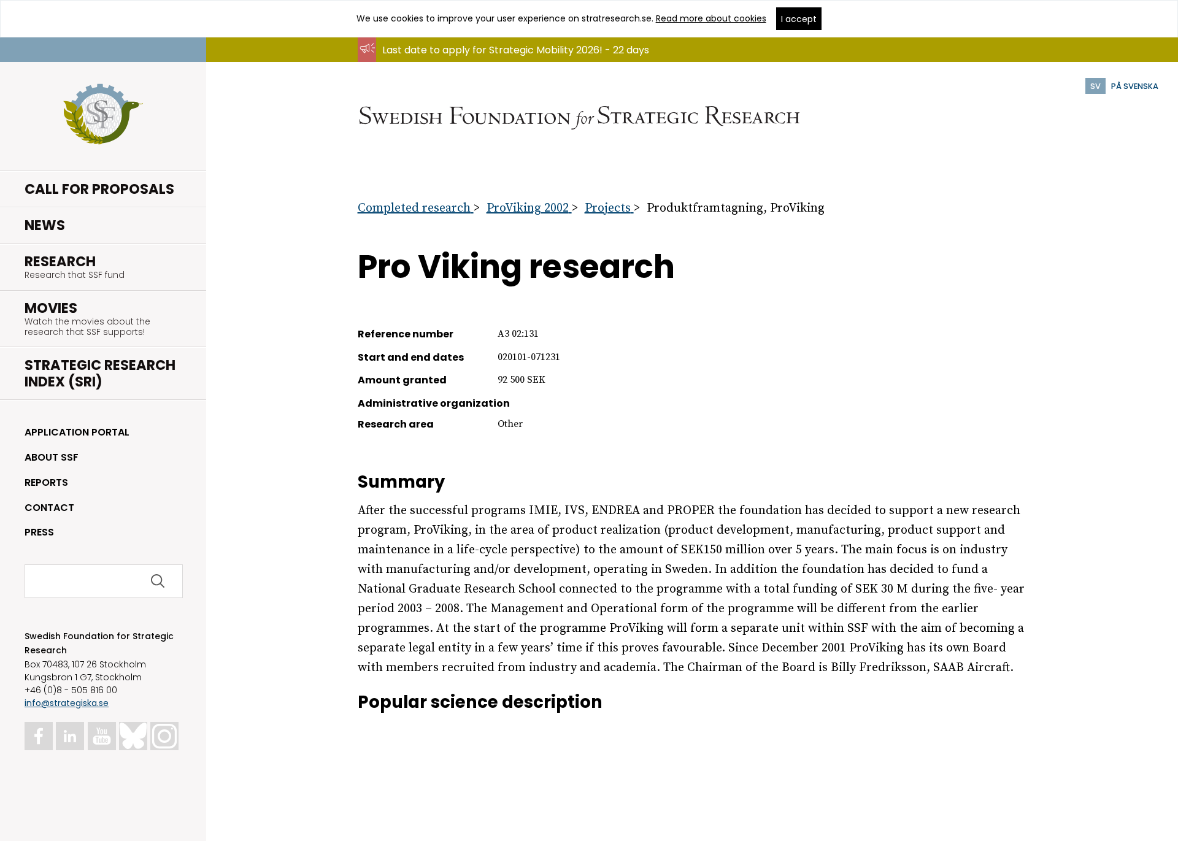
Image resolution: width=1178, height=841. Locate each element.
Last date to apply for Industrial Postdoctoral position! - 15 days (534, 62)
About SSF (52, 457)
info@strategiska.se (67, 703)
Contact (49, 508)
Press (39, 532)
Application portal (77, 432)
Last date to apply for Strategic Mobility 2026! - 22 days (515, 50)
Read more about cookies (711, 18)
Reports (46, 482)
